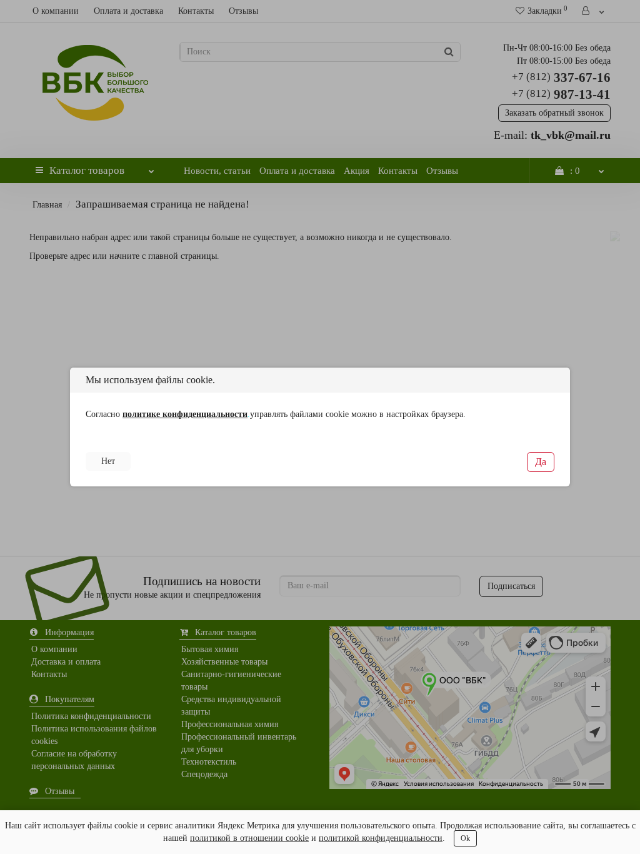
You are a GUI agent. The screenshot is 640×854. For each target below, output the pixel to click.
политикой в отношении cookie (249, 838)
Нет (108, 461)
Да (540, 461)
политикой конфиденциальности (380, 838)
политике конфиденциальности (185, 414)
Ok (465, 838)
